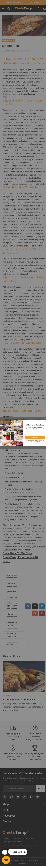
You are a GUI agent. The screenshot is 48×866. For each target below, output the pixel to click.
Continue (35, 437)
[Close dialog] (45, 421)
